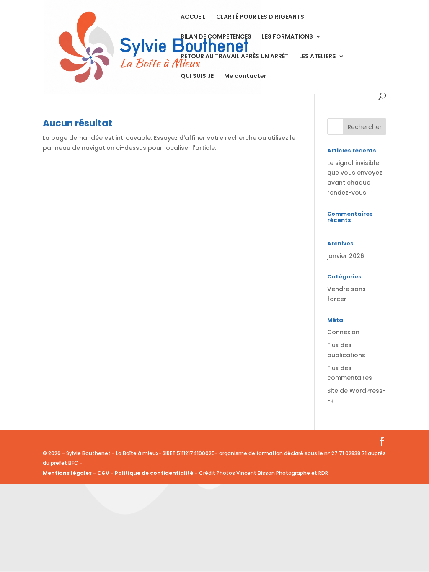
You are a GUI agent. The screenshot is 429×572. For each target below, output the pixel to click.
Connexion (343, 332)
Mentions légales (67, 473)
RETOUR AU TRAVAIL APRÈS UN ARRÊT (235, 56)
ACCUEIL (193, 17)
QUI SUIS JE (197, 76)
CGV (103, 473)
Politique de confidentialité (155, 473)
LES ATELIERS (317, 56)
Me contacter (245, 76)
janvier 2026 (345, 256)
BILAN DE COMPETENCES (216, 37)
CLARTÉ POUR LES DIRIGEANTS (260, 17)
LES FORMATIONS (287, 37)
